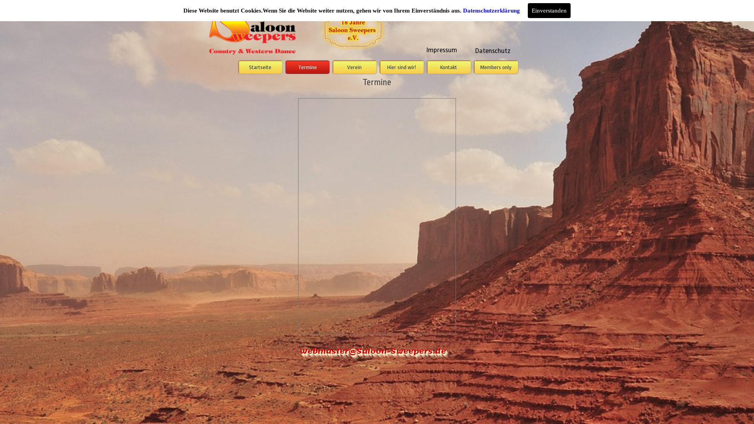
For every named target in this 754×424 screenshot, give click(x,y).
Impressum (441, 50)
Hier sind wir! (401, 67)
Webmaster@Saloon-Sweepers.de (373, 351)
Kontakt (448, 67)
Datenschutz (493, 51)
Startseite (260, 67)
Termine (307, 67)
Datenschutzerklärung (491, 10)
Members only (495, 67)
